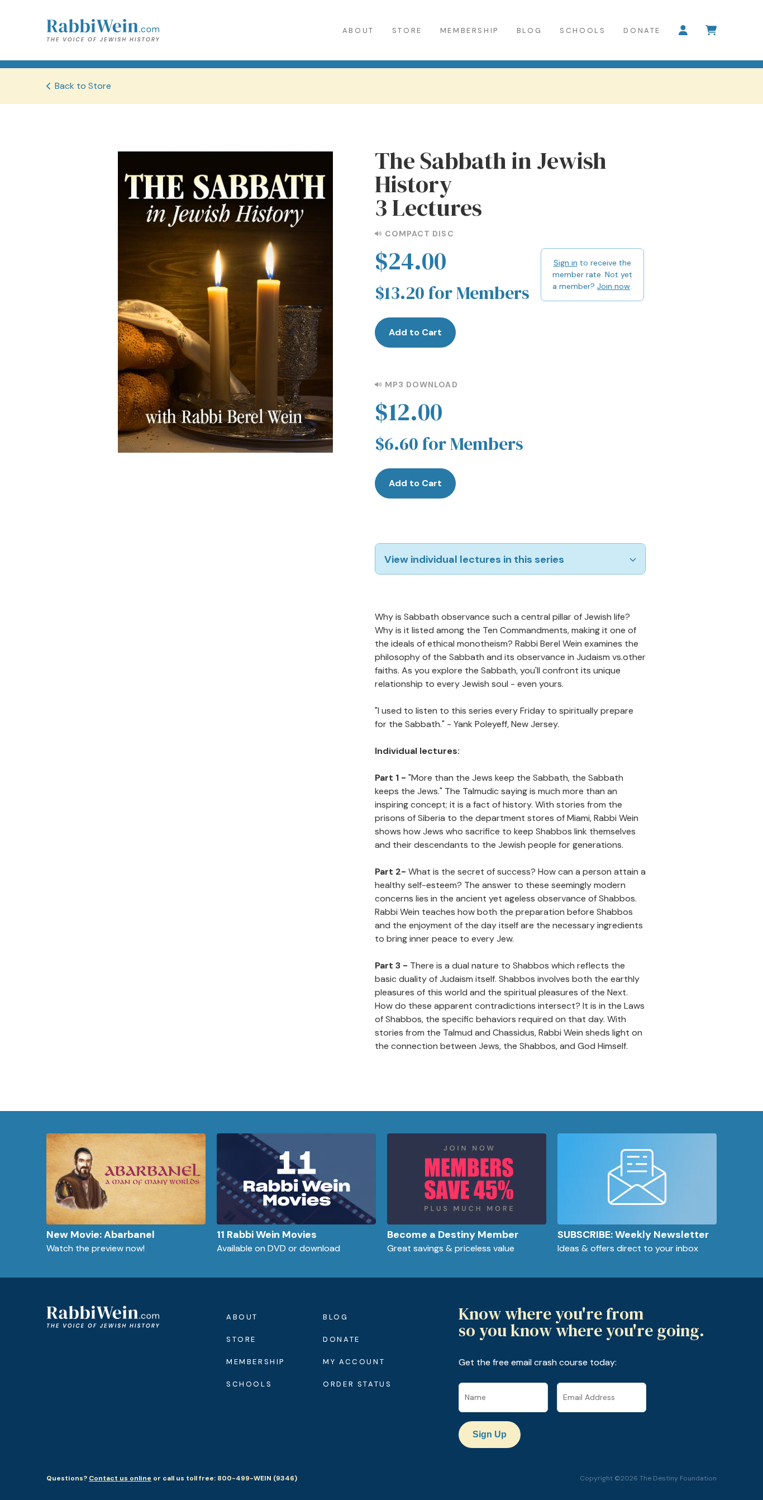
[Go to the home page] (102, 30)
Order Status (357, 1384)
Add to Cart (415, 332)
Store (407, 30)
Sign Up (490, 1434)
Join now (613, 286)
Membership (469, 30)
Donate (642, 30)
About (358, 30)
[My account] (683, 30)
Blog (529, 30)
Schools (582, 30)
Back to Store (83, 86)
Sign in (566, 263)
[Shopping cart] (711, 30)
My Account (354, 1361)
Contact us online (120, 1478)
